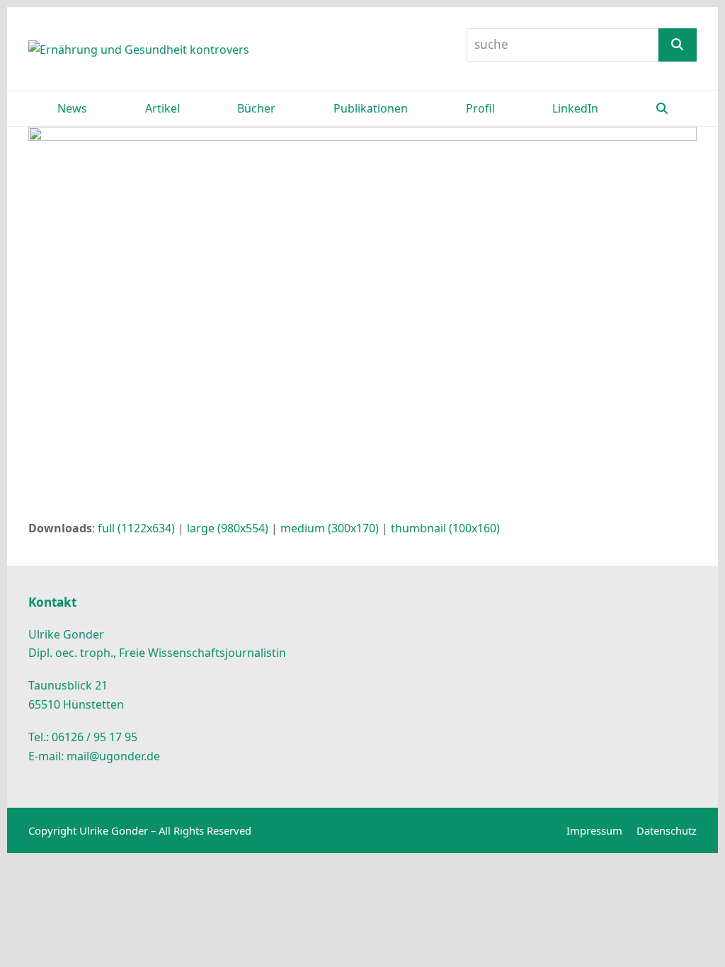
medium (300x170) (329, 528)
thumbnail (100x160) (445, 528)
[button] (662, 108)
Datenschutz (666, 830)
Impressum (594, 830)
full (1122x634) (136, 528)
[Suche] (677, 45)
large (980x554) (227, 528)
